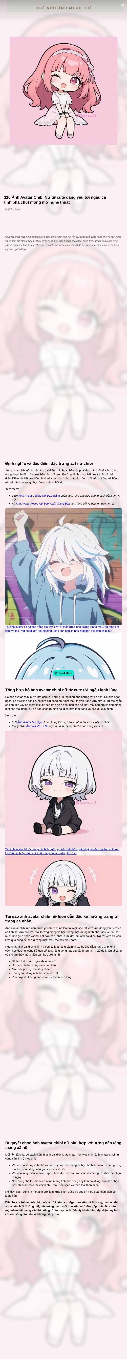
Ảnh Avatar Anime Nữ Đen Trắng (39, 495)
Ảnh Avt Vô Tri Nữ (37, 726)
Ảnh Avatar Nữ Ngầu (30, 722)
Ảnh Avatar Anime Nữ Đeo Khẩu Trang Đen (43, 503)
